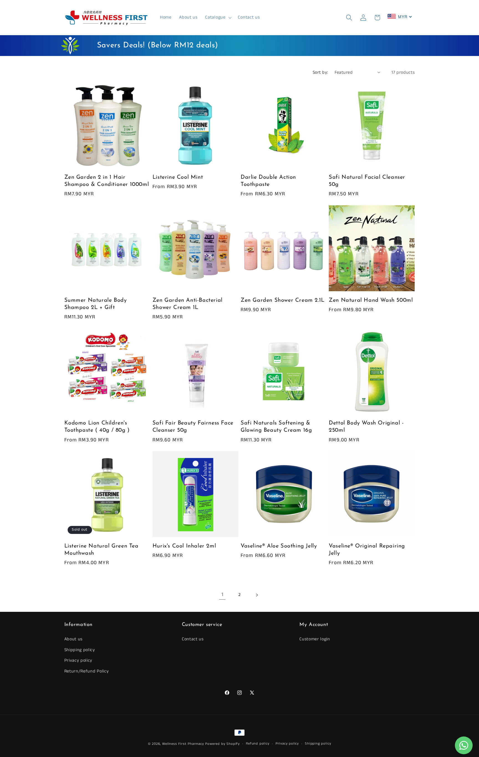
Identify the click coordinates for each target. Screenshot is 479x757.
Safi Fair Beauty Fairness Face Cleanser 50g (192, 426)
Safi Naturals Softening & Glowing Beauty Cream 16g (276, 426)
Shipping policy (79, 650)
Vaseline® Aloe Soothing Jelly (279, 546)
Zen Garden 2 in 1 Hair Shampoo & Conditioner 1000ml (106, 181)
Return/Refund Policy (86, 671)
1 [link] (222, 594)
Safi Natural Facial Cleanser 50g (367, 181)
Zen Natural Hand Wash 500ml (371, 300)
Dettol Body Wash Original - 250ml (366, 426)
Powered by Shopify (222, 743)
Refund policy (257, 743)
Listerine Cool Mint (177, 177)
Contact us (193, 639)
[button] (218, 17)
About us (73, 639)
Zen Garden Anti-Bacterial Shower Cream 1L (187, 304)
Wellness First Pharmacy (183, 743)
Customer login (314, 639)
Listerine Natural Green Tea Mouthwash (101, 549)
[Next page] (257, 595)
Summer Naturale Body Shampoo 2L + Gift (95, 304)
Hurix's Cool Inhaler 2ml (184, 546)
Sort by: (320, 72)
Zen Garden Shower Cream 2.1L (283, 300)
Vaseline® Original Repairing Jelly (367, 549)
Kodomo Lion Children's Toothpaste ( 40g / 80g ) (97, 426)
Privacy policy (78, 660)
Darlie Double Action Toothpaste (268, 181)
